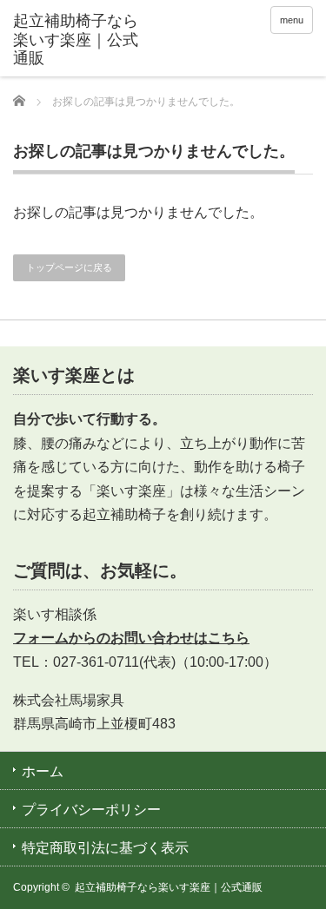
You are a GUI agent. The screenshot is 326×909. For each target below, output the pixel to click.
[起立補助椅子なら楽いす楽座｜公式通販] (78, 40)
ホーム (42, 771)
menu (291, 20)
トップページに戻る (69, 267)
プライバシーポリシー (91, 809)
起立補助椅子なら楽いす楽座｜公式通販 (169, 887)
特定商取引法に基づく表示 (105, 847)
